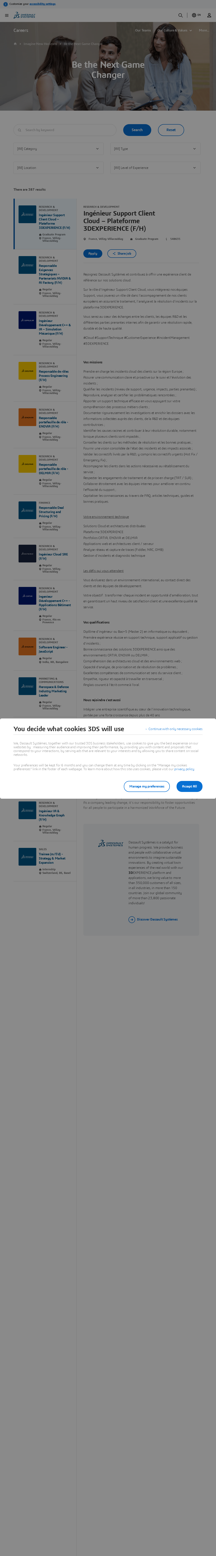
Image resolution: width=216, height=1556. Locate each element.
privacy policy (184, 769)
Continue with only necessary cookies (175, 729)
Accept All (189, 786)
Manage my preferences (146, 786)
